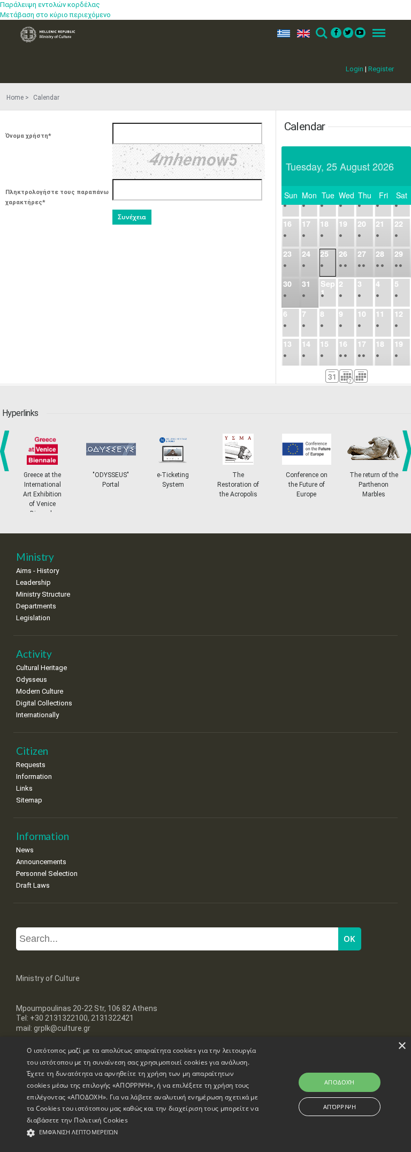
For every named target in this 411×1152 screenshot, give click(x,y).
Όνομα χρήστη (28, 135)
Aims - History (37, 571)
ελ (281, 33)
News (25, 850)
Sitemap (29, 800)
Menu (375, 33)
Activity (34, 654)
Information (34, 776)
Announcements (41, 862)
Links (24, 788)
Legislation (33, 618)
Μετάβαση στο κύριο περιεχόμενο (55, 15)
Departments (36, 606)
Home (15, 97)
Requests (30, 765)
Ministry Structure (43, 594)
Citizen (32, 751)
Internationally (37, 715)
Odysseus (31, 679)
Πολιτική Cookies (101, 1120)
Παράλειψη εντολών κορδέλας (50, 5)
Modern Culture (39, 691)
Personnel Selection (47, 873)
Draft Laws (33, 885)
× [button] (402, 1046)
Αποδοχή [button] (339, 1082)
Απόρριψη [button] (339, 1107)
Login (354, 69)
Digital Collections (44, 703)
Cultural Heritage (41, 668)
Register (381, 69)
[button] (143, 1133)
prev (6, 450)
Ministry (35, 557)
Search (321, 33)
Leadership (33, 582)
